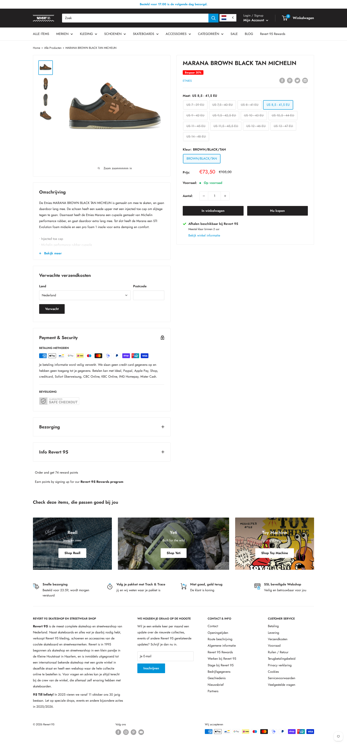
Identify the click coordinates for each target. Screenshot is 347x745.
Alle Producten (52, 48)
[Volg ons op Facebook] (118, 732)
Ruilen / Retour (278, 652)
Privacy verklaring (280, 665)
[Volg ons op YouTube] (141, 732)
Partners (213, 691)
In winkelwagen (213, 210)
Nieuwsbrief (216, 684)
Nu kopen (277, 210)
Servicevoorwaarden (281, 678)
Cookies (273, 671)
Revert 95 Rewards (272, 34)
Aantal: (188, 196)
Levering (273, 632)
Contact (213, 626)
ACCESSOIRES (176, 34)
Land (42, 286)
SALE (234, 34)
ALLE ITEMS (41, 34)
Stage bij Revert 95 (221, 665)
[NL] (227, 17)
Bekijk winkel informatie (204, 235)
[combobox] (135, 18)
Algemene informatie (222, 645)
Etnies (187, 80)
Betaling (273, 626)
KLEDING (86, 34)
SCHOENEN (112, 34)
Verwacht (52, 309)
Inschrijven (151, 668)
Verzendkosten (277, 639)
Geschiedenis (217, 678)
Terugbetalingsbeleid (281, 658)
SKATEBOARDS (143, 34)
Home (36, 48)
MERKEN (62, 34)
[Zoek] (213, 18)
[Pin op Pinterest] (290, 80)
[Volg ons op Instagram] (126, 732)
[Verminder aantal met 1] (204, 196)
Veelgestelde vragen (281, 684)
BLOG (249, 34)
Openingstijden (218, 632)
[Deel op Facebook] (282, 80)
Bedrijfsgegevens (219, 671)
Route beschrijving (220, 639)
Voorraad (274, 645)
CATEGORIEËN (208, 34)
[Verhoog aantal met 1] (225, 196)
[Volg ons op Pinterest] (133, 732)
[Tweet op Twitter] (297, 80)
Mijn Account (254, 20)
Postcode (140, 286)
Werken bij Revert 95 (222, 658)
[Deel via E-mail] (305, 80)
